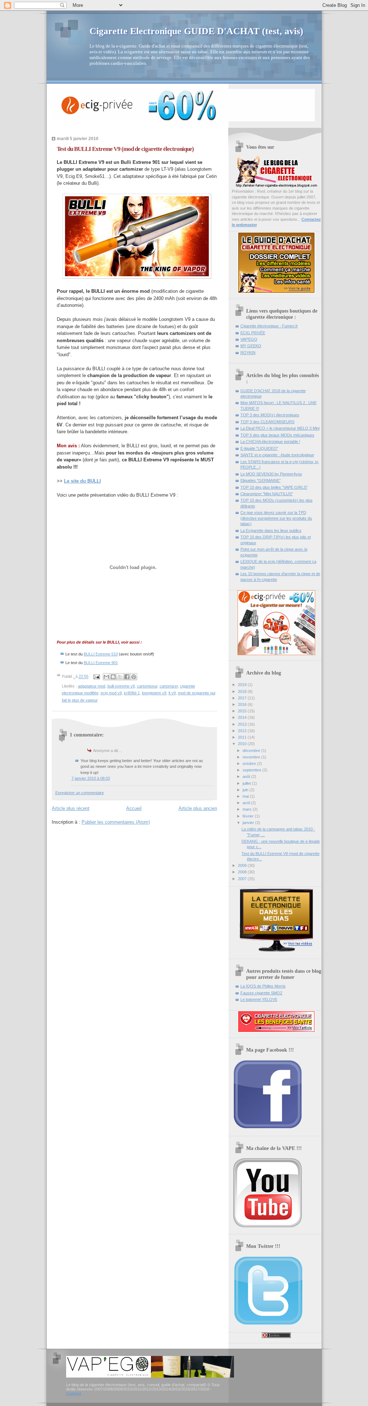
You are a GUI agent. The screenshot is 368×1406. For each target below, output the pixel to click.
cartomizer (169, 686)
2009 (243, 865)
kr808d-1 (132, 693)
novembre (252, 757)
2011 (243, 737)
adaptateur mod (91, 686)
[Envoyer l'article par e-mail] (96, 677)
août (247, 776)
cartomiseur (147, 686)
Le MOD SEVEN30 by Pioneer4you (271, 474)
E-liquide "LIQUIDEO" (259, 448)
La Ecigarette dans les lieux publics (271, 530)
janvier (249, 822)
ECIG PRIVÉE (252, 333)
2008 (243, 872)
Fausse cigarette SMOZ (261, 993)
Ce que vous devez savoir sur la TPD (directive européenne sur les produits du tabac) (276, 518)
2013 (243, 724)
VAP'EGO (248, 339)
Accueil (134, 808)
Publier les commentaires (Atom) (116, 822)
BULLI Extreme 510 (101, 654)
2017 (243, 698)
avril (247, 803)
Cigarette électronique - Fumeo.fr (269, 326)
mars (248, 809)
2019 (243, 684)
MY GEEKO (250, 346)
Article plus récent (70, 808)
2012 (243, 731)
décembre (252, 750)
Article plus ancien (198, 808)
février (249, 816)
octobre (250, 763)
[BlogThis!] (113, 676)
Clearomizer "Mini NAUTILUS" (266, 494)
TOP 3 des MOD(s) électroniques (269, 415)
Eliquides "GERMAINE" (260, 480)
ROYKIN (248, 352)
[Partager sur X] (120, 676)
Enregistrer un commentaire (79, 793)
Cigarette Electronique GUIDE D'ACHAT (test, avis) (196, 31)
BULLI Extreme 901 (101, 663)
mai (246, 796)
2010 (243, 744)
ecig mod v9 (111, 693)
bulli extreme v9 (121, 686)
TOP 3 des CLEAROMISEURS (267, 422)
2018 (243, 691)
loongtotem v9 (154, 693)
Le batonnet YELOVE (258, 999)
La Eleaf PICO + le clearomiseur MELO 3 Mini (279, 428)
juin (246, 790)
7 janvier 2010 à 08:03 (91, 778)
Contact (73, 1393)
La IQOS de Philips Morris (263, 986)
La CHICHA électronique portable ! (270, 441)
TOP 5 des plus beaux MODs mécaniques (277, 435)
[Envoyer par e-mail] (106, 676)
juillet (247, 783)
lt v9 (172, 693)
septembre (252, 770)
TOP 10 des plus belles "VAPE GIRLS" (274, 487)
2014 (243, 717)
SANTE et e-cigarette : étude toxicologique (277, 455)
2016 (243, 704)
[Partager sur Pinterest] (133, 676)
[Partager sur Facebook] (126, 676)
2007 (243, 879)
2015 (243, 711)
